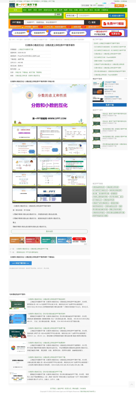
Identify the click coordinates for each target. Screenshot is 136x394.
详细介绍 (18, 72)
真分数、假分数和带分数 (101, 193)
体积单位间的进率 (115, 190)
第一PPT (12, 39)
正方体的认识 (97, 200)
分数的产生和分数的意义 (101, 203)
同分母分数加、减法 (116, 197)
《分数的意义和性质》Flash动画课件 (105, 75)
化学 (60, 10)
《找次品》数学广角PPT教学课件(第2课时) (114, 114)
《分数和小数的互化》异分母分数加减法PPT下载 (44, 372)
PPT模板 (19, 1)
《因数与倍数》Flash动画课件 (103, 61)
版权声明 (61, 388)
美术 (86, 10)
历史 (70, 10)
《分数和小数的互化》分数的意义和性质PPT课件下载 (46, 357)
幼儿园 (97, 10)
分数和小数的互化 (34, 75)
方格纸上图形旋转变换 (100, 197)
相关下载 (32, 72)
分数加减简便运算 (99, 187)
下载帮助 (117, 1)
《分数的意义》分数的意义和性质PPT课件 (107, 54)
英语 (35, 10)
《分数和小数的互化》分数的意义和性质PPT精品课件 (46, 299)
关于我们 (53, 388)
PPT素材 (27, 1)
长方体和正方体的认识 (100, 190)
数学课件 (27, 39)
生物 (76, 10)
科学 (40, 10)
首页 (15, 10)
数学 (30, 10)
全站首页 (12, 1)
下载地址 (25, 72)
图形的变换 (114, 203)
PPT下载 (52, 1)
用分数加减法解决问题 (100, 209)
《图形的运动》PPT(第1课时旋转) (27, 252)
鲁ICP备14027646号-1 (88, 391)
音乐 (91, 10)
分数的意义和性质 (21, 75)
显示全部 (49, 231)
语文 (25, 10)
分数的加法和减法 (99, 212)
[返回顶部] (132, 384)
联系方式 (68, 388)
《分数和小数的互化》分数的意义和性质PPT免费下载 (46, 328)
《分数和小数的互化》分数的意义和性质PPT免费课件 (46, 343)
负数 (120, 206)
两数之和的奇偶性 (115, 209)
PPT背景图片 (35, 1)
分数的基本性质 (109, 200)
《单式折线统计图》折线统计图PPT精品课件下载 (114, 137)
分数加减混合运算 (111, 206)
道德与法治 (48, 10)
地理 (65, 10)
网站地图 (75, 388)
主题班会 (104, 10)
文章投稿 (124, 1)
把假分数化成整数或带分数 (115, 212)
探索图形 (114, 193)
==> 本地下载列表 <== (20, 263)
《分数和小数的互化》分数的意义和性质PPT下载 (32, 249)
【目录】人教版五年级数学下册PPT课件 (106, 43)
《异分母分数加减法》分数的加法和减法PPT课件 (109, 71)
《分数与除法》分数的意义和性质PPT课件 (107, 68)
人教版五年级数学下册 (39, 39)
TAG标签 (83, 388)
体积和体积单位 (98, 206)
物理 (55, 10)
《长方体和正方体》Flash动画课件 (104, 57)
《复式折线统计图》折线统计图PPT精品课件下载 (114, 129)
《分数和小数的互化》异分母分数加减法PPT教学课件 (46, 314)
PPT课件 (20, 39)
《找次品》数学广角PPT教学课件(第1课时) (114, 121)
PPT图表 (44, 1)
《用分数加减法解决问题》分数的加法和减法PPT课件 (114, 144)
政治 (81, 10)
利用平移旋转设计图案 (100, 216)
